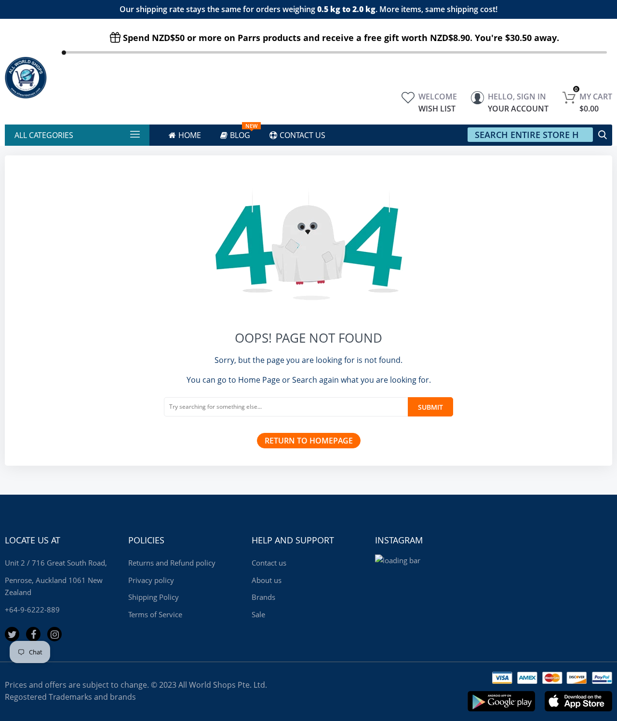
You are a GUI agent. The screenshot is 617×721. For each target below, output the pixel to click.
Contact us (269, 563)
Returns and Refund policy (171, 563)
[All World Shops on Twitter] (12, 634)
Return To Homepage (309, 440)
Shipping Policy (153, 597)
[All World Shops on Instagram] (54, 634)
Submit (430, 407)
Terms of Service (155, 614)
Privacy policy (151, 580)
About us (267, 580)
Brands (263, 597)
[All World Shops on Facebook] (33, 634)
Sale (258, 614)
